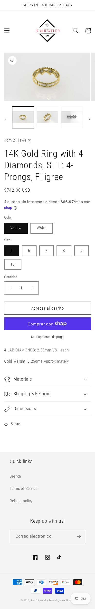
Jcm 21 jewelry (39, 600)
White (42, 228)
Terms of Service (24, 488)
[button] (7, 31)
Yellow (15, 228)
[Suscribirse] (79, 536)
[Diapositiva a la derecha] (89, 118)
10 (12, 264)
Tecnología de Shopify (61, 600)
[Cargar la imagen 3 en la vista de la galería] (72, 117)
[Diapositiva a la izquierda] (5, 118)
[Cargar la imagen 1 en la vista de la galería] (23, 117)
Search (15, 476)
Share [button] (15, 423)
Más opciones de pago (47, 337)
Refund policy (21, 501)
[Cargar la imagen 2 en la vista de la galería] (47, 117)
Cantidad (10, 277)
